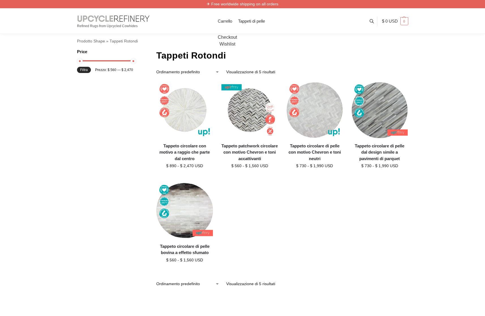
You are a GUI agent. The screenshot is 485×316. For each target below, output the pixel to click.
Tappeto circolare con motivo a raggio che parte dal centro (184, 152)
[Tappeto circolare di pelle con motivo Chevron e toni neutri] (314, 110)
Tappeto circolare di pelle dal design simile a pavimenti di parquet (379, 152)
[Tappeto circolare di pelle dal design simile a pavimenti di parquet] (379, 110)
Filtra (84, 70)
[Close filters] (134, 52)
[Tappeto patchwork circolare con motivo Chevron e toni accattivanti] (249, 110)
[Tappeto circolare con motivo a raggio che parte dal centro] (184, 110)
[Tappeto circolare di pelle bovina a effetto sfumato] (184, 210)
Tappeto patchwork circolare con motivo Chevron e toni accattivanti (249, 152)
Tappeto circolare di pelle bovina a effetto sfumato (185, 249)
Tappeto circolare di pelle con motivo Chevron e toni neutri (315, 152)
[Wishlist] (204, 90)
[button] (395, 21)
